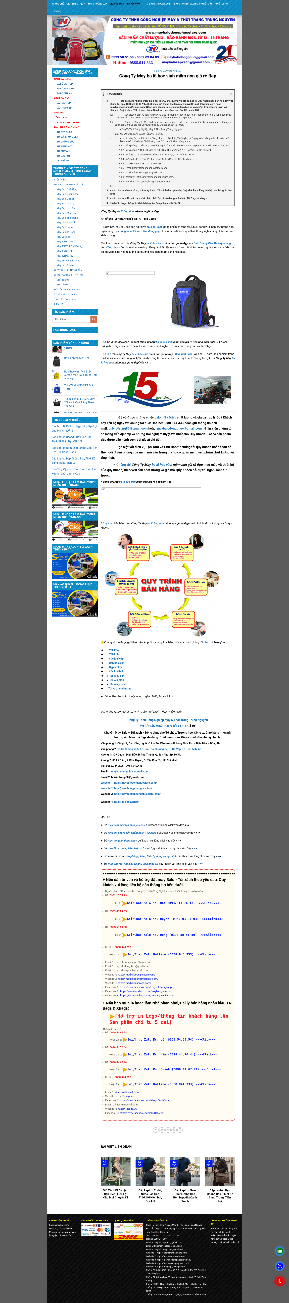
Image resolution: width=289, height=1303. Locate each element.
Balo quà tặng (222, 243)
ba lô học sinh (125, 211)
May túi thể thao (65, 265)
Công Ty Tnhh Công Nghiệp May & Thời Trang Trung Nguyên (168, 720)
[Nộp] (93, 319)
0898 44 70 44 (118, 1047)
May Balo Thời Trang (67, 217)
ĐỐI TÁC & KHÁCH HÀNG (67, 289)
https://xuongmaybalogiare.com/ (172, 1252)
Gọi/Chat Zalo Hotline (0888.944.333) (160, 954)
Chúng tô (108, 354)
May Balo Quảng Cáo (68, 194)
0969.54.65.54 (118, 1032)
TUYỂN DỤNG (221, 4)
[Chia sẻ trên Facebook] (156, 1130)
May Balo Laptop (65, 203)
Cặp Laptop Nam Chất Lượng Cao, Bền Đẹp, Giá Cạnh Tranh (74, 450)
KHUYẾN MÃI (63, 284)
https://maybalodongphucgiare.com (173, 1260)
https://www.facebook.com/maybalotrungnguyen (147, 987)
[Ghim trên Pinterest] (174, 1130)
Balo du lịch (117, 675)
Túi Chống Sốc (65, 141)
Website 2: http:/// (126, 788)
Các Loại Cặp (61, 98)
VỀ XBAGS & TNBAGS (65, 294)
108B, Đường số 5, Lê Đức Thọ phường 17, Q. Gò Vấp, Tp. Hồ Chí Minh (159, 749)
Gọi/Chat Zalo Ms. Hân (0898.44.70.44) (161, 1054)
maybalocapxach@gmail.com (168, 1242)
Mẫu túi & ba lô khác (66, 127)
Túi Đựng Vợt (65, 146)
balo (158, 417)
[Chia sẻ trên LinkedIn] (180, 1130)
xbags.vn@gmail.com (127, 1092)
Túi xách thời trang (119, 688)
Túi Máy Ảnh (64, 151)
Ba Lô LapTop (65, 83)
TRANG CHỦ (58, 4)
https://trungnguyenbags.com (171, 1266)
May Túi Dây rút (65, 255)
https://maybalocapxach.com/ (134, 983)
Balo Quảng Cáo (203, 243)
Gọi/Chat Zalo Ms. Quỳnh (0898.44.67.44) (163, 1069)
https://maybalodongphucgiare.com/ (138, 978)
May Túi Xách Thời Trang (69, 246)
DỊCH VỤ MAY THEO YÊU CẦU (125, 4)
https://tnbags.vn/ (127, 1108)
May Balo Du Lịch (66, 198)
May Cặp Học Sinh (66, 222)
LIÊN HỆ (57, 11)
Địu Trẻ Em (63, 160)
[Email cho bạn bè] (168, 1130)
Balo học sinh (118, 684)
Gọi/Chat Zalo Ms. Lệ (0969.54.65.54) (160, 1039)
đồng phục (112, 247)
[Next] (235, 1182)
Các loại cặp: (116, 658)
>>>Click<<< (206, 954)
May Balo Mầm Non (67, 213)
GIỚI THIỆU (72, 4)
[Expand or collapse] (231, 94)
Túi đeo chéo (64, 132)
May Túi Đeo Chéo (66, 251)
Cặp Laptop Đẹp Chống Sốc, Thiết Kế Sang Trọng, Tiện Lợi (73, 460)
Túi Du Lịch (60, 117)
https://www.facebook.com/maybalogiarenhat (145, 991)
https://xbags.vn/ (125, 1096)
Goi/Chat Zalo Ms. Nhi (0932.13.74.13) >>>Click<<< (173, 903)
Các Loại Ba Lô (62, 79)
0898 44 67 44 (118, 1062)
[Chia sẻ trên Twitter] (162, 1130)
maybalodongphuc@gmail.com (179, 428)
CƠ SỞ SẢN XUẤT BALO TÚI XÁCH (163, 726)
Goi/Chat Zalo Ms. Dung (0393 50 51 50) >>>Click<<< (174, 935)
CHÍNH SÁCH (63, 279)
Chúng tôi (123, 465)
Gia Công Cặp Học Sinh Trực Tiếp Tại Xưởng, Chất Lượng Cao (74, 471)
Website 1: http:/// (129, 782)
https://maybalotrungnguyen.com (172, 1263)
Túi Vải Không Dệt (67, 136)
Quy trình (108, 523)
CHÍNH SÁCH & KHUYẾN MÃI (197, 4)
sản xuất (208, 642)
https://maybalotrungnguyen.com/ (136, 974)
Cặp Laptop (64, 103)
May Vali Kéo (63, 237)
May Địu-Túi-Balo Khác (68, 260)
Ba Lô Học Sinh (66, 88)
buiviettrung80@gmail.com (128, 428)
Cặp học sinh (116, 663)
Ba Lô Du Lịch (64, 93)
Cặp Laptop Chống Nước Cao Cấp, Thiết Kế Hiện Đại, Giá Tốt (72, 439)
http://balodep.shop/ (126, 801)
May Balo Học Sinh (66, 208)
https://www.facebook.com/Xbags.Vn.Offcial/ (145, 1100)
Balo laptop (117, 680)
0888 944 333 (123, 947)
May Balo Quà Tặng (67, 189)
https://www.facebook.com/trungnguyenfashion (146, 995)
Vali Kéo (59, 112)
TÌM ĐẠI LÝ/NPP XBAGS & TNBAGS (162, 4)
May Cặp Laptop (65, 227)
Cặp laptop (115, 667)
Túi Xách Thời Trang (66, 122)
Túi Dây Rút (63, 156)
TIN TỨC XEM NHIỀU (65, 299)
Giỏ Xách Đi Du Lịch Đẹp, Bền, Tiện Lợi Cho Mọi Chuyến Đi (74, 428)
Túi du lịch (115, 654)
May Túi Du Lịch (65, 241)
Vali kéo (114, 650)
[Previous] (100, 1182)
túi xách (168, 417)
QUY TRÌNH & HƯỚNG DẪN (93, 4)
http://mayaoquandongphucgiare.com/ (137, 794)
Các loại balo (116, 671)
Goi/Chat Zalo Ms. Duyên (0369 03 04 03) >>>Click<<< (175, 919)
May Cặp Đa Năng (66, 232)
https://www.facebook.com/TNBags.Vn (141, 1112)
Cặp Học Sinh (65, 107)
